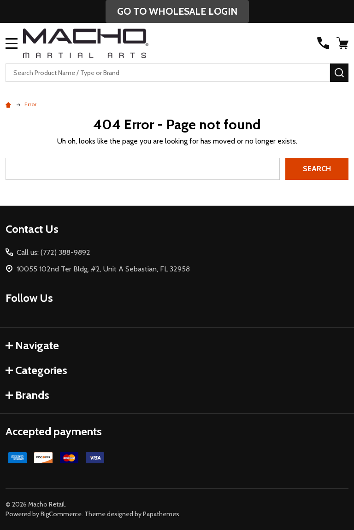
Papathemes (161, 514)
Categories (41, 370)
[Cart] (343, 43)
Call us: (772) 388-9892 (53, 252)
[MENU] (12, 43)
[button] (177, 11)
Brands (32, 395)
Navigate (37, 345)
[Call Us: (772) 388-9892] (323, 43)
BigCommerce (61, 514)
